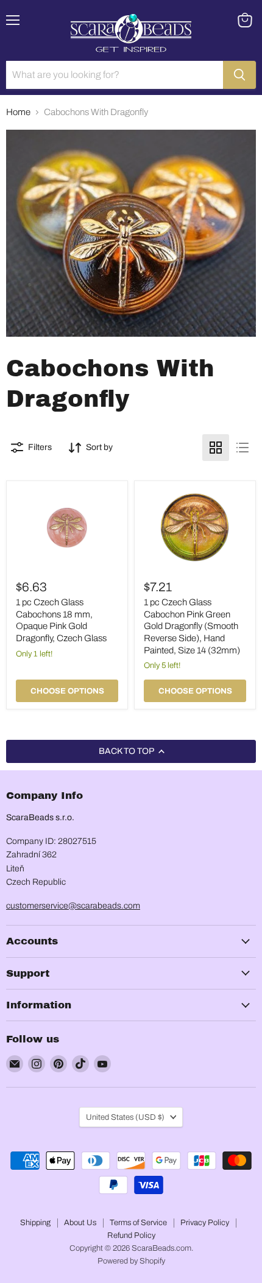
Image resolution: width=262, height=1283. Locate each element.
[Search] (239, 75)
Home (18, 112)
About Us (80, 1222)
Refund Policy (131, 1235)
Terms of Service (138, 1222)
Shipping (35, 1222)
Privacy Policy (204, 1222)
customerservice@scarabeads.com (73, 905)
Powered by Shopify (131, 1261)
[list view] (242, 447)
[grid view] (215, 447)
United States (125, 1117)
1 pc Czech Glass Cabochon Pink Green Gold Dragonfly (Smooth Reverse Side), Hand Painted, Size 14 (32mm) (192, 626)
